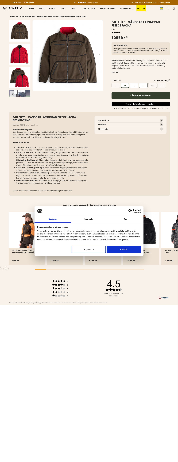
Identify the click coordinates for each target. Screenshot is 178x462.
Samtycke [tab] (53, 219)
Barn (52, 8)
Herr (32, 8)
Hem (12, 16)
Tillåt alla (123, 249)
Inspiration (127, 8)
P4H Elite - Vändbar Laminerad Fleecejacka (67, 16)
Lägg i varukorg (140, 95)
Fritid (73, 8)
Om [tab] (125, 219)
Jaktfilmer (88, 8)
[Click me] (127, 37)
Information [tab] (89, 219)
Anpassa (87, 249)
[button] (89, 2)
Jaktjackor (42, 16)
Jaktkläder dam (28, 16)
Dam (41, 8)
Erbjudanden (108, 8)
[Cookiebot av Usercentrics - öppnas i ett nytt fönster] (130, 211)
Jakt (63, 8)
